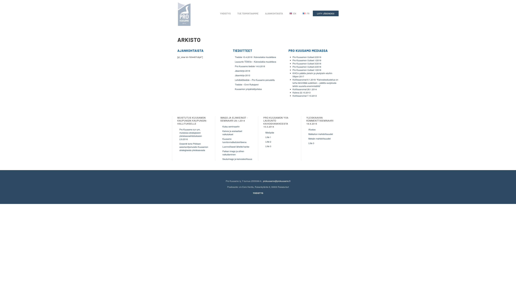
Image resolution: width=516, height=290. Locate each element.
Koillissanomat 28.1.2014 (305, 89)
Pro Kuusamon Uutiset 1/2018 (307, 70)
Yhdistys (225, 13)
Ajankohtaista (274, 13)
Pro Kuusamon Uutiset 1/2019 (307, 60)
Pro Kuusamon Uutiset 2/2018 (307, 66)
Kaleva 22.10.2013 (302, 92)
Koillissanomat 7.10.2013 (305, 95)
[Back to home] (184, 13)
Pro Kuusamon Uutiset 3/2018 (307, 63)
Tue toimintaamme (247, 13)
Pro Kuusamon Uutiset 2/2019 (307, 57)
